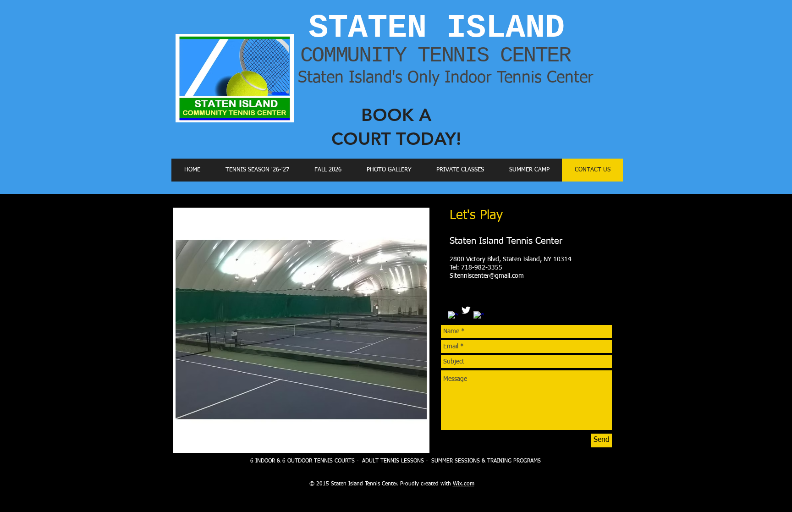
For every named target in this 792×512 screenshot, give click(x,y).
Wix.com (463, 484)
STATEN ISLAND (436, 28)
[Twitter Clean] (466, 310)
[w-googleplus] (478, 316)
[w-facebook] (453, 316)
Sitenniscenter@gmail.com (487, 276)
